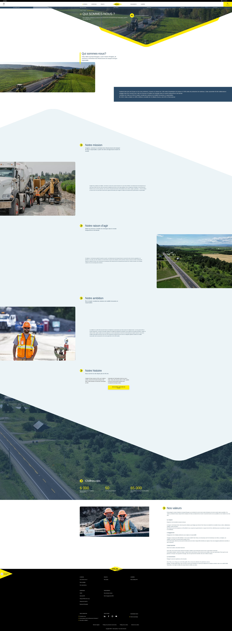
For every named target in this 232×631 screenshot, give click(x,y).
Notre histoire (149, 7)
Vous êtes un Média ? (84, 620)
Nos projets (106, 579)
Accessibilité (225, 0)
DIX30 (81, 593)
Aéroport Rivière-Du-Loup (85, 598)
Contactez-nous (83, 616)
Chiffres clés (182, 7)
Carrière (143, 4)
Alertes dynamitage (134, 616)
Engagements (133, 4)
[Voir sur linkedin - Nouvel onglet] (104, 616)
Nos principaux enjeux (108, 593)
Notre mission (49, 7)
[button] (4, 4)
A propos (85, 4)
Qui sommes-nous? (16, 7)
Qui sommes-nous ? (83, 579)
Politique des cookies (124, 624)
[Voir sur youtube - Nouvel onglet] (116, 616)
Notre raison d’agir (83, 7)
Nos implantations (83, 585)
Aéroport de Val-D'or (84, 601)
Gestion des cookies (135, 624)
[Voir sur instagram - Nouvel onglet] (112, 616)
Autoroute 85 (82, 595)
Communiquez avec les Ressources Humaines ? (89, 618)
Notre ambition (116, 7)
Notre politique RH (134, 579)
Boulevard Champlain (84, 604)
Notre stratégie (82, 582)
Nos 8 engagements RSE (109, 595)
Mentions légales (96, 624)
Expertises (94, 4)
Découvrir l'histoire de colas (118, 387)
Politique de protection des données (110, 624)
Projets (102, 4)
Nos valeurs (215, 7)
